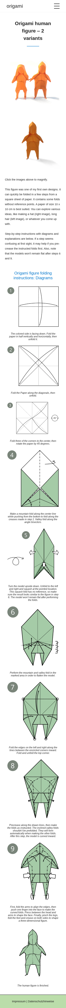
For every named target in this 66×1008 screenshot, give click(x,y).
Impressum (19, 1001)
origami (15, 6)
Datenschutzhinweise (41, 1001)
